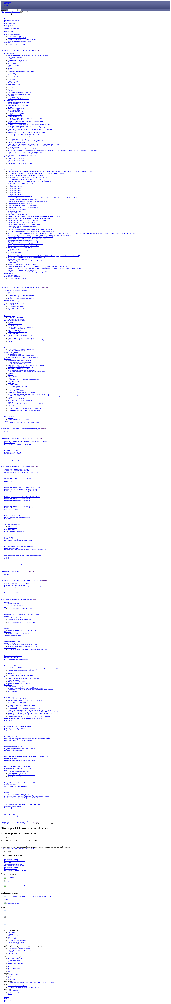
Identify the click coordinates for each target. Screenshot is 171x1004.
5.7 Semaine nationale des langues (17, 332)
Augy (5, 607)
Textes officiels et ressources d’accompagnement (18, 290)
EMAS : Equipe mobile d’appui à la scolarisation (18, 444)
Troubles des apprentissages (12, 460)
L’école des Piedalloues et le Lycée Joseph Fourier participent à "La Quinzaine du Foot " (33, 669)
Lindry (6, 770)
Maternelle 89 (12, 937)
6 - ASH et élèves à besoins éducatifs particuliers (18, 335)
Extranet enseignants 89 (14, 131)
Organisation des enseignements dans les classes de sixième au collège (27, 238)
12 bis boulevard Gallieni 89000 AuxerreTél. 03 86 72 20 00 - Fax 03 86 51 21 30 (19, 949)
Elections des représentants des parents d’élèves (21, 71)
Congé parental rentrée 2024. (16, 119)
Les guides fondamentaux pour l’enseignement (21, 295)
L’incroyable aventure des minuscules (14, 728)
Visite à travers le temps (14, 776)
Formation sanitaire (9, 529)
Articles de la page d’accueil (12, 524)
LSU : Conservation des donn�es (17, 139)
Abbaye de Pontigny (13, 603)
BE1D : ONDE (12, 63)
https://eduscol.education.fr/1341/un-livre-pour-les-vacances (17, 848)
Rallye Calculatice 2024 (11, 548)
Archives (10, 418)
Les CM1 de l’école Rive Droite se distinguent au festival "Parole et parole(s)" (30, 710)
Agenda (6, 574)
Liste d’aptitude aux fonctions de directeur (16, 531)
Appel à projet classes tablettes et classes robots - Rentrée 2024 (21, 472)
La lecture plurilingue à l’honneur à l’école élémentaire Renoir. (25, 688)
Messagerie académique (14, 974)
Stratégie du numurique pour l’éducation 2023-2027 (22, 264)
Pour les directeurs (9, 53)
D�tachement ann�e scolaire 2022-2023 (20, 203)
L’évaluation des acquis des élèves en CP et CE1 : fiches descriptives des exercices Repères (29, 587)
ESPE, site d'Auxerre (14, 992)
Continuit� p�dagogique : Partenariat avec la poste (22, 199)
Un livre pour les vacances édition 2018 (15, 870)
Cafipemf (10, 185)
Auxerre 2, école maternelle (15, 963)
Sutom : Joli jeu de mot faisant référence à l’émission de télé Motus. (27, 404)
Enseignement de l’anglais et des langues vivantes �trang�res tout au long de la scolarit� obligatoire (37, 173)
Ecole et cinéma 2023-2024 (12, 515)
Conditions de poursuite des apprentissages (20, 196)
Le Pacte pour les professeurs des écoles (19, 94)
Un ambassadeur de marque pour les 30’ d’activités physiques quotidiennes (29, 716)
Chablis (6, 616)
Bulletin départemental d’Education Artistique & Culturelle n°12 (22, 491)
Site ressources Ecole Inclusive (13, 453)
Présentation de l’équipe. (15, 36)
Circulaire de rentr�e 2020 (15, 192)
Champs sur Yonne (9, 621)
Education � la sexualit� (15, 211)
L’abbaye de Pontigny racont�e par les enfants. (17, 726)
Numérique (7, 359)
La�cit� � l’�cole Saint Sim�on (14, 750)
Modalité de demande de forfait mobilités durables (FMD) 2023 (25, 141)
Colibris (10, 58)
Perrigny (6, 792)
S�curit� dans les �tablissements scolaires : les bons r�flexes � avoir (28, 55)
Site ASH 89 (11, 341)
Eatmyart (10, 375)
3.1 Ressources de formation (16, 306)
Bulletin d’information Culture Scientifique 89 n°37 (18, 506)
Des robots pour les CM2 (11, 657)
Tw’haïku (7, 559)
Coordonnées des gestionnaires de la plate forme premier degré (25, 121)
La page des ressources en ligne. (17, 363)
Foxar (9, 378)
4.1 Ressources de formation (16, 317)
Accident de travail (13, 103)
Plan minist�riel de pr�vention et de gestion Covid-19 (23, 246)
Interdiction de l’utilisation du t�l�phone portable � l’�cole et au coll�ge (29, 218)
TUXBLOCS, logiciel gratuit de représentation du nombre (24, 408)
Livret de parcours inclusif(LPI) (13, 452)
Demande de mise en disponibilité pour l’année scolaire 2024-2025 (26, 127)
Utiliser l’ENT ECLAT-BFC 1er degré (19, 351)
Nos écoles (7, 42)
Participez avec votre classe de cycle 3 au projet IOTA (19, 540)
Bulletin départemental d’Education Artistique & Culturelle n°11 (22, 489)
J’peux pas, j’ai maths (14, 381)
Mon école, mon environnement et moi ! (19, 794)
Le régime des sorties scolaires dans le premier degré (22, 136)
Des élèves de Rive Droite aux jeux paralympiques (22, 705)
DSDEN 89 (11, 932)
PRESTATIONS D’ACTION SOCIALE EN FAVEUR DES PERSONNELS (30, 145)
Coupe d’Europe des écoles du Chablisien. (20, 619)
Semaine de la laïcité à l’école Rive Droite (19, 715)
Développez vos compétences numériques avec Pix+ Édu (24, 126)
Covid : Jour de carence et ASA (17, 123)
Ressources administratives (11, 20)
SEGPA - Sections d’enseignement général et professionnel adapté (26, 340)
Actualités (7, 27)
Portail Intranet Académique (16, 978)
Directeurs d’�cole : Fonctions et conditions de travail (23, 207)
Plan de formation (9, 416)
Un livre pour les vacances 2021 (13, 867)
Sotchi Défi (11, 402)
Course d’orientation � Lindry (13, 656)
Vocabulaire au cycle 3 (10, 869)
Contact (16, 903)
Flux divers (7, 518)
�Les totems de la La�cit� (12, 816)
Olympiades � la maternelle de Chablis (15, 786)
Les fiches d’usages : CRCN (16, 391)
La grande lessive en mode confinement (15, 730)
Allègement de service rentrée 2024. (18, 105)
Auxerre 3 (11, 965)
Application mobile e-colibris (16, 108)
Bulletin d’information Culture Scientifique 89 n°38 (18, 508)
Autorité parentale (13, 81)
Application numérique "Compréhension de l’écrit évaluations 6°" (26, 365)
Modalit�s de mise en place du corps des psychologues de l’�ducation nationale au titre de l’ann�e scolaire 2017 (40, 235)
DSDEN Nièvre (12, 953)
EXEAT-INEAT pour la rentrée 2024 (18, 102)
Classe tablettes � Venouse (12, 641)
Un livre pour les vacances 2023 (13, 864)
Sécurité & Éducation (14, 939)
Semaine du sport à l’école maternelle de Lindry (21, 775)
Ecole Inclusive (8, 25)
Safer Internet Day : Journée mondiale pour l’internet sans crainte (22, 555)
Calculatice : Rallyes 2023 (11, 509)
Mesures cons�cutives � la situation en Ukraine (22, 226)
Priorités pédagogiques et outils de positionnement (22, 298)
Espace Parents (8, 30)
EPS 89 (10, 945)
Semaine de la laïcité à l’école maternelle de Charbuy (22, 630)
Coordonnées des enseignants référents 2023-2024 (22, 39)
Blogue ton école (9, 481)
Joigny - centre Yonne (14, 968)
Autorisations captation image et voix (18, 368)
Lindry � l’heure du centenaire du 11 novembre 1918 (19, 783)
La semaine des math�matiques (13, 746)
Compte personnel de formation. (17, 116)
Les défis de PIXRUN (14, 389)
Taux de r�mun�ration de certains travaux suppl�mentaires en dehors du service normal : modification (37, 266)
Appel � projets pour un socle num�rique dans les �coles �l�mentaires (29, 181)
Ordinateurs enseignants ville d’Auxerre (19, 142)
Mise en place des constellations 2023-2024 (20, 419)
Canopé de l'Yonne (13, 990)
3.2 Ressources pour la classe (16, 308)
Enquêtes (10, 87)
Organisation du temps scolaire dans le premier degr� (23, 242)
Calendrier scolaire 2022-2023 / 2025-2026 (16, 583)
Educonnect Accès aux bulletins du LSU (15, 585)
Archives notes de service (15, 162)
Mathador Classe (9, 537)
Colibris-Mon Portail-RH (15, 115)
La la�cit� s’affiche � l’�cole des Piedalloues (18, 740)
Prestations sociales (13, 147)
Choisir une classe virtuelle (15, 111)
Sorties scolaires (12, 70)
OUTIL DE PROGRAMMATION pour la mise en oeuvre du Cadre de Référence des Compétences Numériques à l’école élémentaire (45, 396)
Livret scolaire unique (14, 65)
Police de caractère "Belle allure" (17, 399)
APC (9, 89)
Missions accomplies (10, 784)
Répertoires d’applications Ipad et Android (20, 400)
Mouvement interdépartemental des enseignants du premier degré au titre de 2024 (30, 237)
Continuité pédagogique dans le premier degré (21, 355)
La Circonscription (9, 19)
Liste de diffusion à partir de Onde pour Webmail (21, 392)
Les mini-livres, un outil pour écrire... (14, 861)
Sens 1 (10, 970)
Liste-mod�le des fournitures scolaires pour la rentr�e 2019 (25, 224)
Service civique (12, 95)
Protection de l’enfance (14, 83)
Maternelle (11, 292)
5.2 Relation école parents (15, 324)
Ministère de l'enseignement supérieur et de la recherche (23, 987)
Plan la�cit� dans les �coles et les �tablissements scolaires (25, 244)
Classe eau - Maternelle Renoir (13, 635)
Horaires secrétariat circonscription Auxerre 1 (20, 41)
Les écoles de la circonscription (16, 44)
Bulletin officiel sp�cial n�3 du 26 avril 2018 (21, 183)
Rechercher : (4, 10)
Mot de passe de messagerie (12, 539)
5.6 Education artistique (14, 330)
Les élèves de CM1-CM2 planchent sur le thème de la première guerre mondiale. (30, 689)
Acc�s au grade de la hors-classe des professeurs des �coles (25, 175)
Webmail (13, 878)
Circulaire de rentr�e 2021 (15, 194)
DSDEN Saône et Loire (14, 955)
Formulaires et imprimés (14, 62)
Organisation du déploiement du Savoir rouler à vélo (22, 240)
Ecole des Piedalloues (10, 665)
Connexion (7, 5)
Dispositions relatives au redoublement (18, 209)
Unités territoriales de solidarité (13, 565)
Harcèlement (11, 79)
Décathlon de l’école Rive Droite (17, 702)
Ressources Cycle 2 (9, 305)
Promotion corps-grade (14, 252)
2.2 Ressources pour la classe (16, 303)
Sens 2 (10, 971)
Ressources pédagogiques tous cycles (14, 320)
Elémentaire (11, 294)
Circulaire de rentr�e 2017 (15, 190)
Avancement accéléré (14, 110)
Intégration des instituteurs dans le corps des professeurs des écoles (26, 132)
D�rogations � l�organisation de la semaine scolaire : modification (27, 201)
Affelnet (10, 66)
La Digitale (11, 383)
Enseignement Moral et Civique (17, 213)
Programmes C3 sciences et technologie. (19, 251)
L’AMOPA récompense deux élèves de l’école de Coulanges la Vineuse (28, 649)
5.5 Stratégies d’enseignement (16, 328)
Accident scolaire (13, 78)
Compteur (10, 373)
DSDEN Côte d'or (13, 952)
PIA (23, 886)
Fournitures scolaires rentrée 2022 (17, 214)
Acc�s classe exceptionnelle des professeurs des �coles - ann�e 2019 (28, 177)
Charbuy (6, 628)
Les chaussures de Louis (11, 450)
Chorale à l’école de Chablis (16, 618)
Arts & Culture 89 (13, 936)
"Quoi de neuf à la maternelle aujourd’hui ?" (16, 469)
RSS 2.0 (6, 998)
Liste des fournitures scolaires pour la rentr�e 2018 (22, 222)
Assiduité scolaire (13, 75)
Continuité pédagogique (11, 352)
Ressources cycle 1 (9, 300)
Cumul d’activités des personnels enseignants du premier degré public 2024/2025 (30, 124)
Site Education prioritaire (11, 432)
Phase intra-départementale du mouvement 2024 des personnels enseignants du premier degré (34, 144)
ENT (5, 347)
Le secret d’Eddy (12, 387)
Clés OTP (10, 91)
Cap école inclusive (9, 443)
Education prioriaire (9, 23)
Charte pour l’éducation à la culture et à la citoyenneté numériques (26, 371)
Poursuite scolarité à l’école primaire (18, 86)
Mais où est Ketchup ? (14, 680)
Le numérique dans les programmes (18, 386)
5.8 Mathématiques (13, 333)
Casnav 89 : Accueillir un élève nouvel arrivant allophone (24, 422)
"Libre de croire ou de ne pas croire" (14, 605)
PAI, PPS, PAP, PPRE (14, 76)
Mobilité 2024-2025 (13, 228)
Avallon (10, 966)
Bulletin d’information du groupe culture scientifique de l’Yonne (22, 487)
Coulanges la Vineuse (10, 648)
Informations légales (10, 1001)
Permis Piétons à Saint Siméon (16, 681)
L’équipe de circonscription (12, 34)
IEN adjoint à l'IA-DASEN (15, 958)
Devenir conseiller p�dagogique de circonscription (22, 205)
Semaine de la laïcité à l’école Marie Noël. (20, 683)
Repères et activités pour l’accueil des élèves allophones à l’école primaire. (25, 549)
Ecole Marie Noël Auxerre (11, 677)
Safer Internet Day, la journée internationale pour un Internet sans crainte (28, 261)
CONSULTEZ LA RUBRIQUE (18, 50)
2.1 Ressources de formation (16, 302)
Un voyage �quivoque (11, 808)
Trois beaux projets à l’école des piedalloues (20, 675)
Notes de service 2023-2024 (16, 158)
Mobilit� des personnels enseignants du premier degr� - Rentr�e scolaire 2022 (31, 231)
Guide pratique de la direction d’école (18, 99)
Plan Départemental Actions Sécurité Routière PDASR (19, 546)
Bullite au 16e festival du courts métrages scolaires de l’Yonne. (21, 614)
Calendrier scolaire (13, 97)
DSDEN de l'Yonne (9, 4)
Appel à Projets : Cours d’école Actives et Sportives (18, 478)
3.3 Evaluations (12, 310)
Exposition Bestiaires (10, 720)
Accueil (3, 824)
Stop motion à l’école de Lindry (13, 806)
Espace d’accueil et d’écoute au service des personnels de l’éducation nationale (30, 129)
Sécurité (10, 68)
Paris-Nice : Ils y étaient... (15, 673)
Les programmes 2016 (14, 297)
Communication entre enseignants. (17, 60)
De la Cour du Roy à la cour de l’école (19, 771)
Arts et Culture (8, 480)
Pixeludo (10, 397)
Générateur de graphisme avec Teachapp (19, 360)
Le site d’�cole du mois (11, 758)
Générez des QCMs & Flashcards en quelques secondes (23, 379)
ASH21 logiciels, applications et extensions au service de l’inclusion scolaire (25, 441)
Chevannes (7, 632)
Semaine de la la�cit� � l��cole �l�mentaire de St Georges (23, 798)
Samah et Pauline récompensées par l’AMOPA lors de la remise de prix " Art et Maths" (32, 713)
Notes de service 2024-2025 (16, 160)
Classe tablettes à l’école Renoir (17, 686)
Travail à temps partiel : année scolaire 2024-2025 (22, 155)
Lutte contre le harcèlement (12, 276)
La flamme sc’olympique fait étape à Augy (20, 608)
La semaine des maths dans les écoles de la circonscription (20, 748)
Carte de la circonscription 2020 (17, 38)
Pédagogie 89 (11, 934)
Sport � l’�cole (13, 262)
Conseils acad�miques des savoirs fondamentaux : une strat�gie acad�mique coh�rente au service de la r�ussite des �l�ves (44, 197)
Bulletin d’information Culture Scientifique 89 (17, 498)
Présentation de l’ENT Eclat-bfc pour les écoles (21, 349)
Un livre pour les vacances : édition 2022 (15, 865)
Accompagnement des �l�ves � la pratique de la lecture (24, 179)
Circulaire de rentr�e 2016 (15, 188)
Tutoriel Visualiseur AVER (15, 407)
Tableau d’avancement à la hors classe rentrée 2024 (22, 154)
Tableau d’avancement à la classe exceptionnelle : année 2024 (25, 152)
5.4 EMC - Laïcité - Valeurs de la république (20, 327)
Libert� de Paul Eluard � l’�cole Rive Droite (17, 768)
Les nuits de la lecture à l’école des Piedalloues (21, 670)
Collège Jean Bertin (9, 643)
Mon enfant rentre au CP (11, 593)
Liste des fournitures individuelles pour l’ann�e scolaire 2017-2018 (27, 220)
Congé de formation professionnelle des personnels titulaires (25, 118)
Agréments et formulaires (15, 57)
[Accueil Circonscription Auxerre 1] (10, 12)
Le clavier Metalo (13, 384)
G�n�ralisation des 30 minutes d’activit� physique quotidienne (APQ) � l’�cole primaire (34, 216)
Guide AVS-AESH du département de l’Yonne (21, 338)
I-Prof (9, 976)
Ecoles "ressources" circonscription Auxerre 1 (17, 517)
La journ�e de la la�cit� (12, 736)
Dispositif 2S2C (8, 273)
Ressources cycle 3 (9, 316)
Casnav (6, 421)
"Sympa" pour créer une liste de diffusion (19, 362)
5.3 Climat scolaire (13, 325)
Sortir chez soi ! (8, 557)
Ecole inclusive (12, 336)
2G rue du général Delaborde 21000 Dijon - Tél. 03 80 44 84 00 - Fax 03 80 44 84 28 (32, 982)
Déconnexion (8, 7)
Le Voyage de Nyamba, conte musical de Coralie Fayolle (24, 708)
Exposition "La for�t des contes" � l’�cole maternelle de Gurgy (23, 718)
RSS (49, 896)
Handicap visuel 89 (13, 944)
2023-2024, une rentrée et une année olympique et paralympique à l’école (28, 272)
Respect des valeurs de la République (18, 259)
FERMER (38, 50)
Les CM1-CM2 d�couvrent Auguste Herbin (17, 766)
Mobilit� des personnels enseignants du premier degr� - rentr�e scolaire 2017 (30, 229)
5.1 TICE (10, 322)
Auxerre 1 (11, 962)
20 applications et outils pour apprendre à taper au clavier (24, 410)
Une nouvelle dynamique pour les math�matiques (22, 270)
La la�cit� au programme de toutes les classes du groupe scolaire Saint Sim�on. (27, 738)
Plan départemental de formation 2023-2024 (20, 163)
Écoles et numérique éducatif (16, 942)
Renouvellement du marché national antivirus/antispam (23, 149)
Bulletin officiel (12, 979)
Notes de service (9, 157)
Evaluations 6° (8, 862)
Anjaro (10, 107)
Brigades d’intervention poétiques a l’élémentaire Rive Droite (25, 700)
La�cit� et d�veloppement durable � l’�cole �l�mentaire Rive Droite (26, 756)
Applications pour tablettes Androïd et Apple (20, 367)
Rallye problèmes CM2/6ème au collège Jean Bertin (22, 644)
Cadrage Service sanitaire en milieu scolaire (20, 92)
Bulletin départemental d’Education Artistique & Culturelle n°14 (22, 497)
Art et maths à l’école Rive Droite (17, 699)
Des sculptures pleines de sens (16, 707)
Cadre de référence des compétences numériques (21, 370)
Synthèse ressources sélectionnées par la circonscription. (23, 357)
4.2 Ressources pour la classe (16, 319)
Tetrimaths (11, 405)
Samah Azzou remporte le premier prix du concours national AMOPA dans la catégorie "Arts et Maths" (37, 712)
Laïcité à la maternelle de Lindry (17, 773)
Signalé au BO (8, 169)
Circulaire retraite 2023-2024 (16, 113)
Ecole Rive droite (9, 697)
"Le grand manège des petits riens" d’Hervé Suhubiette (23, 678)
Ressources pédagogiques (11, 22)
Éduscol (10, 994)
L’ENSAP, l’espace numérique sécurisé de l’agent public (24, 134)
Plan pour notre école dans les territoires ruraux (21, 247)
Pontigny (6, 602)
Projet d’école (12, 73)
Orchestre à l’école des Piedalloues (17, 672)
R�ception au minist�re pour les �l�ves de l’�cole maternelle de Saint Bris (26, 796)
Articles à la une (12, 526)
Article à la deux (12, 528)
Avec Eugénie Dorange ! (15, 667)
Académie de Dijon (9, 2)
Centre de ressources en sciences (17, 940)
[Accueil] (4, 17)
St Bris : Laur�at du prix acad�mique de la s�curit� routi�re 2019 (24, 804)
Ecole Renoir (8, 685)
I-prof (6, 883)
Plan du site (7, 1000)
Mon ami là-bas (12, 691)
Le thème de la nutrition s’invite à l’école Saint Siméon (19, 760)
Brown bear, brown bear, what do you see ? (20, 633)
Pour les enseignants (10, 100)
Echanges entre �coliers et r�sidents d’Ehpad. (17, 659)
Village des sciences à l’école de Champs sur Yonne (22, 622)
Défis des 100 (12, 703)
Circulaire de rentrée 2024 (15, 186)
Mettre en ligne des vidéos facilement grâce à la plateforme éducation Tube (29, 394)
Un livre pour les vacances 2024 (13, 859)
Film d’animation (12, 376)
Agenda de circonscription (11, 28)
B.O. (31, 900)
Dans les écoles (8, 31)
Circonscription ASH (14, 960)
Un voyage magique (10, 814)
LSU (9, 137)
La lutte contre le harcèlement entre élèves (19, 278)
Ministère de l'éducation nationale (17, 986)
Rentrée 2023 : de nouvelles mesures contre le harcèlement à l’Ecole (27, 257)
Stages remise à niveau (14, 84)
